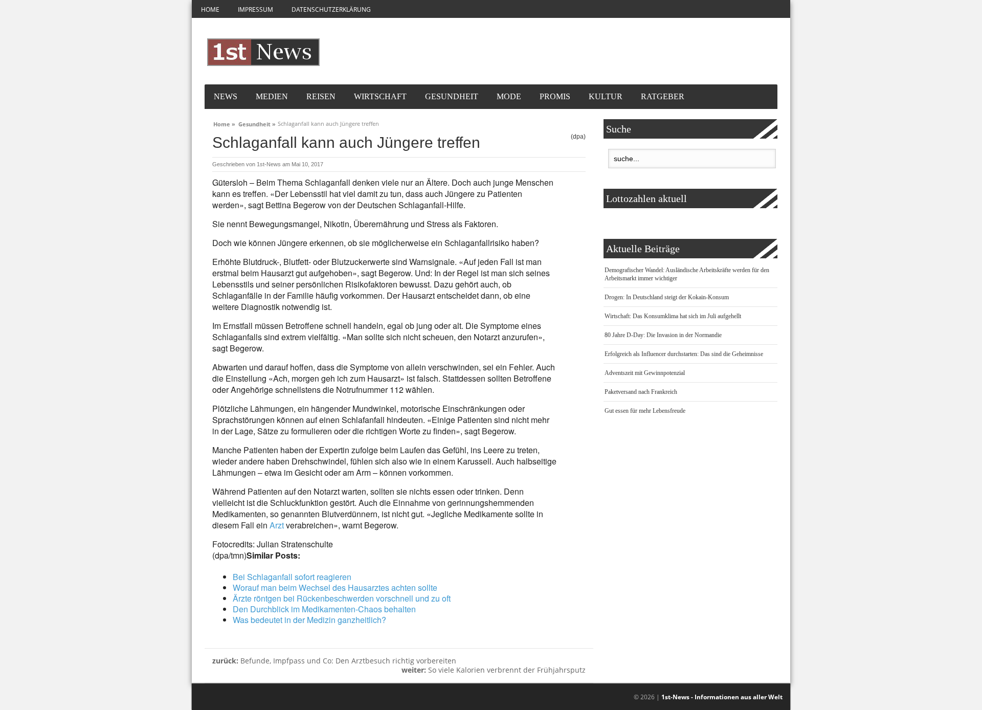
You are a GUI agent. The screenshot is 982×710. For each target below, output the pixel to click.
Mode (509, 96)
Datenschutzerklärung (331, 9)
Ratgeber (662, 96)
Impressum (255, 9)
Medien (272, 96)
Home (210, 9)
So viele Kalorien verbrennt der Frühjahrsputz (493, 670)
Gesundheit (451, 96)
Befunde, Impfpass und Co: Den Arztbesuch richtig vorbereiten (334, 660)
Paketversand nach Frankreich (641, 391)
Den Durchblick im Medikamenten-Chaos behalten (324, 609)
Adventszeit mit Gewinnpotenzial (645, 372)
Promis (555, 96)
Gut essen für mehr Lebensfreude (645, 410)
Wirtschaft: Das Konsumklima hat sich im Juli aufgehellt (673, 316)
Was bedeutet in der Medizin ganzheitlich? (309, 620)
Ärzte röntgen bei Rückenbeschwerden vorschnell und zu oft (342, 598)
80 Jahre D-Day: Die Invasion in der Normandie (663, 335)
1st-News (269, 164)
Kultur (605, 96)
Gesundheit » (257, 122)
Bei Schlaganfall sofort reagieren (292, 577)
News (225, 96)
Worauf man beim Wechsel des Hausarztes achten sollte (335, 587)
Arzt (277, 525)
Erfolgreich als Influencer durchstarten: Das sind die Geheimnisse (684, 354)
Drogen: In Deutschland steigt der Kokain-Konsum (667, 297)
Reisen (321, 96)
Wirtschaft (380, 96)
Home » (224, 122)
